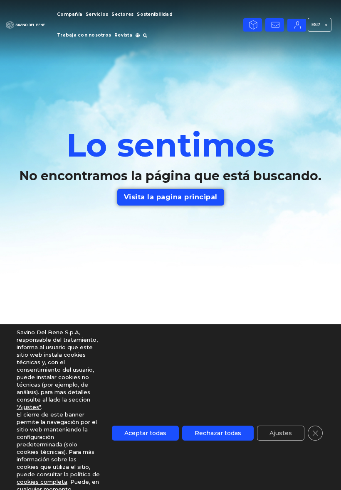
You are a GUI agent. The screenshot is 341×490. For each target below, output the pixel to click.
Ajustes (280, 433)
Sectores (122, 14)
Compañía (69, 14)
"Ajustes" (29, 407)
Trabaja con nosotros (84, 35)
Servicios (97, 14)
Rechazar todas (218, 433)
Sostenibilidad (155, 14)
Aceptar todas (145, 433)
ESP (316, 24)
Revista (123, 35)
